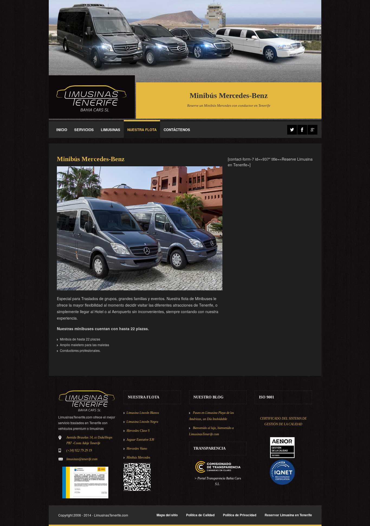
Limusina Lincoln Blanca (142, 413)
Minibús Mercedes (138, 457)
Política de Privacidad (239, 514)
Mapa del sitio (167, 514)
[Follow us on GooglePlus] (312, 130)
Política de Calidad (200, 514)
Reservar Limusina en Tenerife (288, 514)
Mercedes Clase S (138, 431)
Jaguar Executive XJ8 (140, 439)
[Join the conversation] (292, 130)
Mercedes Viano (136, 448)
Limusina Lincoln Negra (142, 422)
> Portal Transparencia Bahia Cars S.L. (217, 481)
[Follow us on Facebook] (302, 130)
